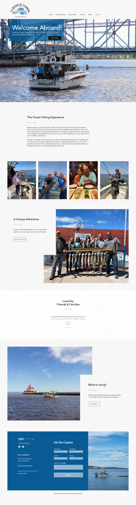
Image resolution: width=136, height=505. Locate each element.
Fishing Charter (24, 443)
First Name (57, 449)
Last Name (73, 449)
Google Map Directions (25, 465)
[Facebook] (19, 447)
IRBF (21, 439)
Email (55, 455)
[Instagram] (23, 447)
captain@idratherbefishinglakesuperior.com (28, 471)
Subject (72, 455)
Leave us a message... (60, 463)
